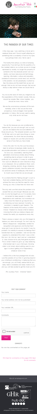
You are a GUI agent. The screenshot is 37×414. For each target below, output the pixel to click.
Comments (5, 315)
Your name (5, 292)
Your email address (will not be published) (15, 300)
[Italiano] (36, 6)
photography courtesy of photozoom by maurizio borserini (18, 410)
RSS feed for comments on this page (15, 358)
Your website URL (7, 307)
